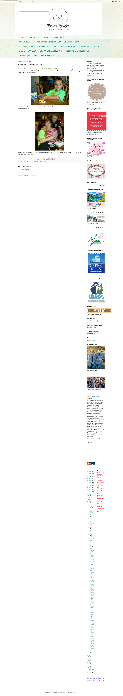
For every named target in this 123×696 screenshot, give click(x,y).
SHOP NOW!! (33, 37)
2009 (90, 670)
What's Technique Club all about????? (59, 37)
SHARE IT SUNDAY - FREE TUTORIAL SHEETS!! (40, 51)
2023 (90, 478)
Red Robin (39, 161)
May (91, 534)
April (91, 538)
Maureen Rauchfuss (94, 396)
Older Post (78, 173)
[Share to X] (51, 159)
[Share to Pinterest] (54, 159)
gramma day (28, 161)
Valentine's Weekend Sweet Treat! (92, 598)
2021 (90, 483)
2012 (90, 659)
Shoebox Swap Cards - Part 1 (92, 633)
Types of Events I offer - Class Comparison (37, 55)
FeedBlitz (95, 333)
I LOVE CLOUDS (92, 647)
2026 (90, 471)
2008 (90, 672)
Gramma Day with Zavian (92, 615)
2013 (90, 655)
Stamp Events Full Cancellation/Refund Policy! (79, 46)
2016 (90, 494)
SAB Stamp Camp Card (92, 574)
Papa (35, 161)
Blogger (75, 692)
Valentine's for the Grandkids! (92, 607)
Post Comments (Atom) (31, 175)
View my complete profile (93, 438)
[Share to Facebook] (52, 159)
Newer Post (22, 173)
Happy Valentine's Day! (92, 590)
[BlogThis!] (49, 159)
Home (21, 37)
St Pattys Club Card (92, 550)
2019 (90, 487)
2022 (90, 480)
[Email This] (47, 159)
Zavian (44, 161)
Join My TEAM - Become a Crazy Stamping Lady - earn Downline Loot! (49, 42)
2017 (90, 492)
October (92, 515)
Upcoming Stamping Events (77, 51)
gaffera (64, 692)
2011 (90, 662)
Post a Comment (25, 169)
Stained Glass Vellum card (92, 556)
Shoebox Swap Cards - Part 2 (92, 624)
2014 (24, 161)
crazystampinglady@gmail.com (95, 321)
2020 (90, 485)
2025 (90, 474)
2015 (90, 498)
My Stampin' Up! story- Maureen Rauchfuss (37, 46)
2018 (90, 489)
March (91, 540)
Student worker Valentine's (92, 582)
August (92, 523)
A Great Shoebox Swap (92, 641)
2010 (90, 666)
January (92, 651)
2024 (90, 476)
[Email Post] (44, 159)
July (91, 527)
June (91, 531)
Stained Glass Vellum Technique (92, 565)
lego (33, 161)
